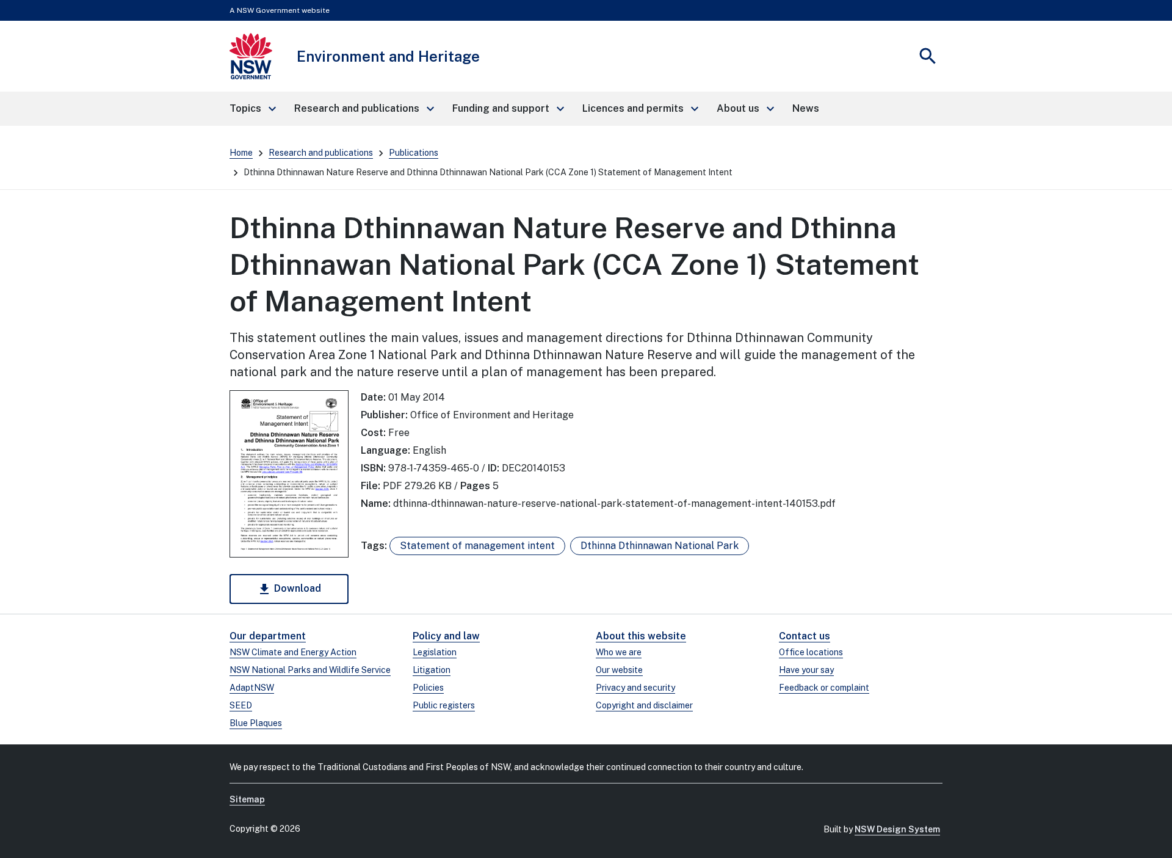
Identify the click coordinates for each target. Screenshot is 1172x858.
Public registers (444, 705)
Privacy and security (635, 688)
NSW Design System (897, 829)
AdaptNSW (252, 688)
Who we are (619, 652)
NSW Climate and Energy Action (293, 652)
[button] (252, 109)
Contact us (804, 636)
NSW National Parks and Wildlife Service (310, 670)
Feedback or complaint (824, 688)
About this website (641, 636)
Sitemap (247, 799)
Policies (428, 688)
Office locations (811, 652)
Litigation (431, 670)
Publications (413, 153)
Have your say (806, 670)
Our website (619, 670)
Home (241, 153)
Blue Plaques (256, 723)
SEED (241, 705)
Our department (268, 636)
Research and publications (321, 153)
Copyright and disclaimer (644, 705)
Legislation (435, 652)
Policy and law (446, 636)
